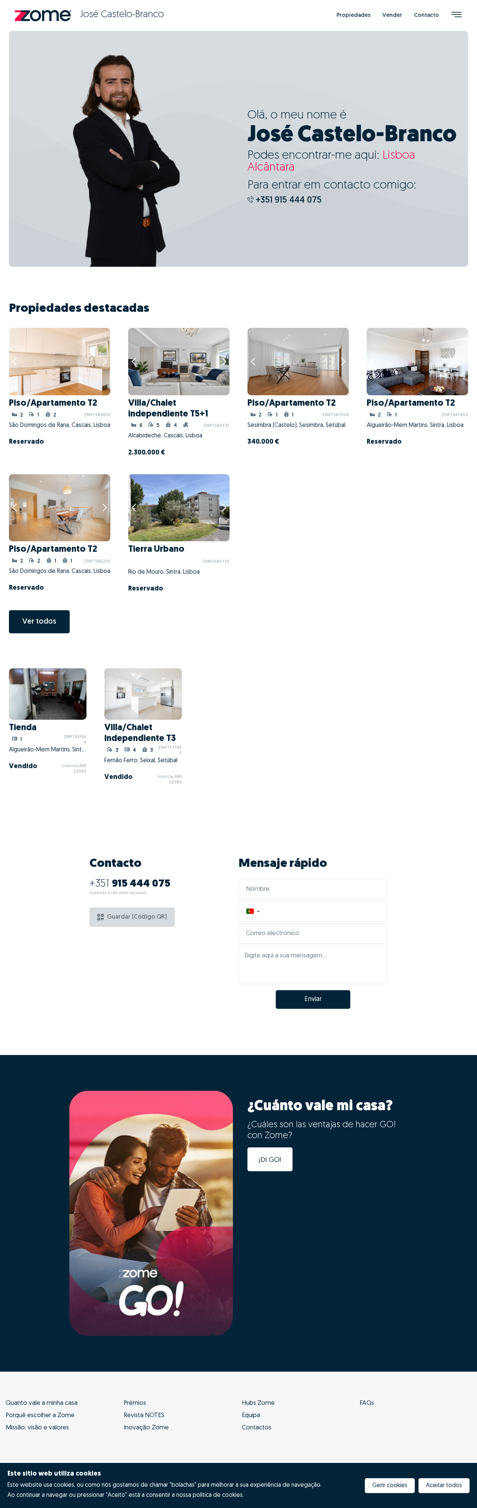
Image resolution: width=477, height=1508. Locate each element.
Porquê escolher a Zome (40, 1415)
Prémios (135, 1403)
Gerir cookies (389, 1486)
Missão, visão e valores (37, 1428)
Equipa (251, 1415)
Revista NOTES (144, 1415)
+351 (129, 884)
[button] (252, 911)
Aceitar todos (444, 1486)
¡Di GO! (270, 1160)
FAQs (367, 1403)
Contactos (256, 1428)
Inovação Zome (146, 1428)
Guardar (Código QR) (137, 917)
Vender (392, 15)
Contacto (426, 15)
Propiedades (353, 15)
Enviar (313, 999)
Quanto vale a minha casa (42, 1403)
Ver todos (39, 621)
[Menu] (456, 15)
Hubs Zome (258, 1403)
